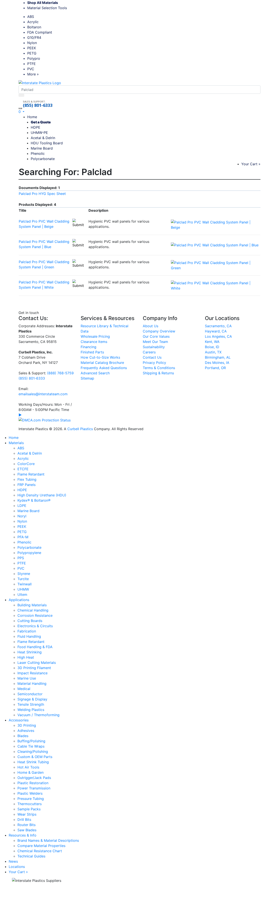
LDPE (21, 505)
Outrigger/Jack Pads (34, 777)
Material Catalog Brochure (102, 362)
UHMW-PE (39, 132)
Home (32, 117)
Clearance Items (94, 341)
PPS (20, 558)
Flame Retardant (30, 474)
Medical (23, 689)
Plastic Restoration (32, 783)
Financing (88, 347)
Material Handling (31, 683)
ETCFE (23, 469)
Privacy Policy (154, 362)
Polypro (33, 58)
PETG (31, 53)
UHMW (23, 589)
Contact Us (152, 357)
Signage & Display (32, 699)
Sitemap (87, 378)
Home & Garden (30, 772)
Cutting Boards (29, 620)
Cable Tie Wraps (30, 746)
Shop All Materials (42, 2)
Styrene (23, 573)
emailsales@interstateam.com (43, 394)
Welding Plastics (30, 709)
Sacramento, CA (218, 326)
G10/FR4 (34, 37)
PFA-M (22, 537)
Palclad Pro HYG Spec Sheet (42, 193)
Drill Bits (24, 819)
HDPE (35, 127)
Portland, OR (215, 368)
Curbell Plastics (80, 429)
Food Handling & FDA (35, 647)
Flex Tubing (26, 479)
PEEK (31, 48)
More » (33, 74)
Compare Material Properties (41, 845)
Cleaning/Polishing (32, 751)
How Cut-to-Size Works (100, 357)
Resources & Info (22, 835)
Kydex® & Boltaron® (34, 500)
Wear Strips (26, 814)
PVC (30, 69)
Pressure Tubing (30, 798)
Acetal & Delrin (43, 138)
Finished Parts (92, 352)
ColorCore (26, 464)
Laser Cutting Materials (36, 662)
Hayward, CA (216, 331)
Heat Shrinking (29, 652)
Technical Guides (31, 856)
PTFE (31, 63)
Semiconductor (30, 694)
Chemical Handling (32, 610)
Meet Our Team (155, 341)
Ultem (22, 594)
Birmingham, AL (218, 357)
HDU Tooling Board (47, 143)
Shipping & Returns (158, 373)
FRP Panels (26, 484)
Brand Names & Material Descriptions (48, 840)
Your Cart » (250, 164)
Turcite (23, 579)
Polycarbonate (43, 159)
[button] (21, 111)
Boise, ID (212, 347)
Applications (19, 600)
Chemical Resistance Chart (39, 851)
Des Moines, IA (217, 362)
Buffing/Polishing (31, 741)
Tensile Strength (30, 704)
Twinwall (24, 584)
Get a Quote (41, 122)
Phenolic (38, 153)
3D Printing (26, 725)
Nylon (32, 43)
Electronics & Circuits (35, 626)
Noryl (21, 516)
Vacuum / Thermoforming (38, 715)
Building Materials (32, 605)
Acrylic (33, 22)
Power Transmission (33, 788)
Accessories (19, 720)
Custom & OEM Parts (34, 757)
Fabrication (26, 631)
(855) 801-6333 (38, 105)
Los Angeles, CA (218, 336)
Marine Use (26, 678)
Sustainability (154, 347)
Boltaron (34, 27)
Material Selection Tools (48, 8)
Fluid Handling (29, 636)
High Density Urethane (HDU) (41, 495)
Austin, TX (213, 352)
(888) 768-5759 (60, 373)
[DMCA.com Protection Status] (45, 419)
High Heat (25, 657)
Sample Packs (29, 809)
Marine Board (42, 148)
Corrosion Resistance (35, 615)
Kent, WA (212, 341)
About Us (150, 326)
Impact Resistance (32, 673)
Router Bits (26, 825)
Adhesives (25, 730)
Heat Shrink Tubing (33, 762)
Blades (22, 736)
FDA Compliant (39, 32)
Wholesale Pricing (95, 336)
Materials (16, 443)
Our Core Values (156, 336)
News (13, 861)
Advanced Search (95, 373)
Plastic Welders (30, 793)
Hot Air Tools (28, 767)
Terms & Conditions (159, 368)
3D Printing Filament (34, 668)
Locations (17, 866)
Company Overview (159, 331)
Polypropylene (29, 552)
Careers (149, 352)
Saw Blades (26, 830)
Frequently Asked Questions (104, 368)
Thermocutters (29, 804)
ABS (30, 16)
